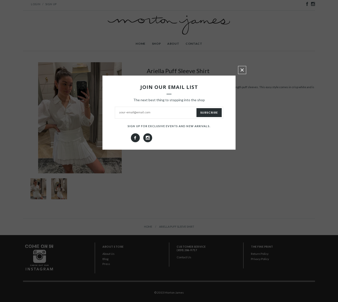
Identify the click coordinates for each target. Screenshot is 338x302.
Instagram (147, 137)
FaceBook (135, 137)
